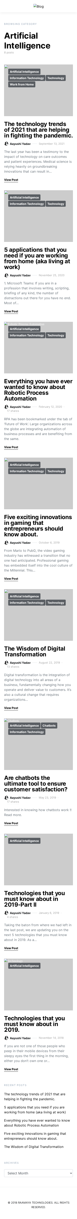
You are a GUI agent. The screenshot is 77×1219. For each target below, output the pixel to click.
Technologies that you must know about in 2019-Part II (34, 899)
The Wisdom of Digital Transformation (34, 651)
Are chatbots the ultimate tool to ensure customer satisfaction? (35, 783)
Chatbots (49, 725)
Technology (55, 78)
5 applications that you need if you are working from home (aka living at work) (37, 258)
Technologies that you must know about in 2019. (34, 1024)
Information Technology (27, 78)
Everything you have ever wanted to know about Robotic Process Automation (38, 390)
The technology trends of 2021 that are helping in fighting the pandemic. (38, 129)
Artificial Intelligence (24, 71)
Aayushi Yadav (20, 143)
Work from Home (22, 84)
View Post (11, 179)
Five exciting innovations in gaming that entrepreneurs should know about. (38, 526)
